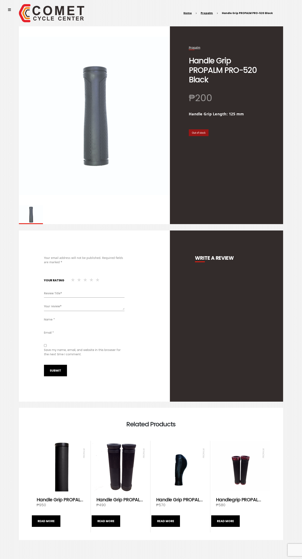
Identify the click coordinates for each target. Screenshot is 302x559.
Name (49, 319)
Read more (46, 521)
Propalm (207, 13)
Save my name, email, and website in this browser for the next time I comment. (82, 352)
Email (49, 333)
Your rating (54, 280)
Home (187, 13)
